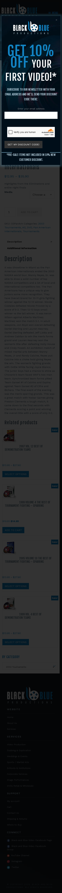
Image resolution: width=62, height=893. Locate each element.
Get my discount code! (23, 144)
